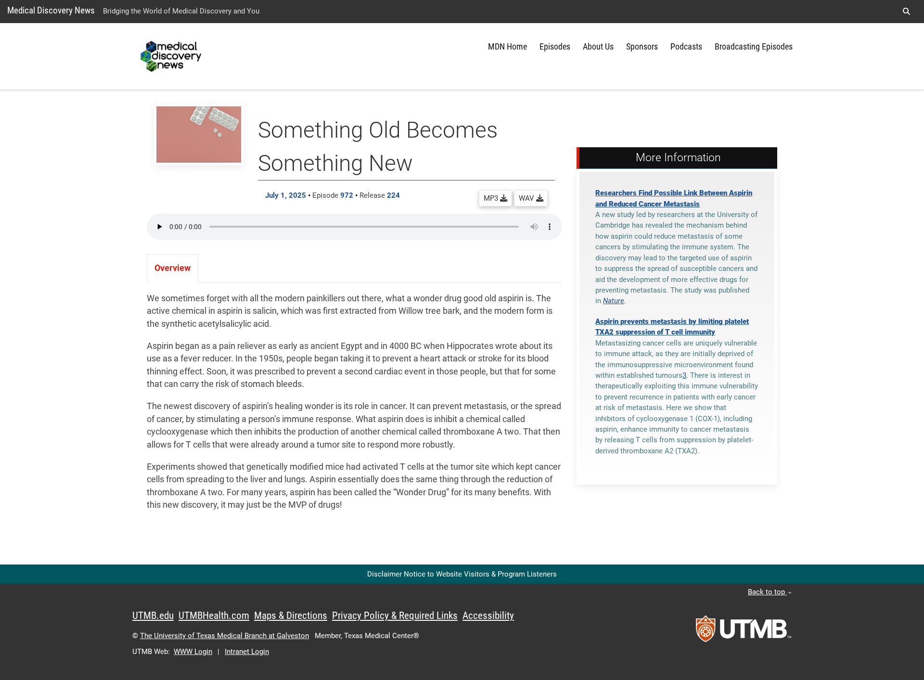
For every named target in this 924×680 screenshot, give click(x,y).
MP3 (492, 198)
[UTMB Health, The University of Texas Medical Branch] (743, 632)
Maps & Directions (290, 615)
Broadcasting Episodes (754, 46)
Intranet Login (247, 651)
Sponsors (642, 46)
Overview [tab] (172, 268)
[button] (906, 11)
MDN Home (507, 46)
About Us (598, 46)
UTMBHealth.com (214, 615)
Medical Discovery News (51, 10)
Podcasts (686, 46)
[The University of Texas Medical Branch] (172, 56)
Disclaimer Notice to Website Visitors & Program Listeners (462, 574)
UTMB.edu (153, 615)
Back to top (767, 592)
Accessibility (488, 615)
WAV (527, 198)
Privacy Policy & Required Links (395, 615)
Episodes (554, 46)
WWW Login (193, 651)
